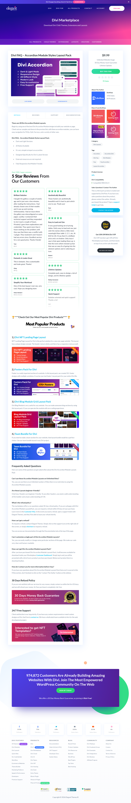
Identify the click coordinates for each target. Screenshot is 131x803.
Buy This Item (106, 71)
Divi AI (33, 757)
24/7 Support (53, 750)
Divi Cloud (34, 753)
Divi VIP (33, 763)
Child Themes (50, 42)
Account (101, 8)
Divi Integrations (92, 753)
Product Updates (73, 747)
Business (70, 753)
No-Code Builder (17, 757)
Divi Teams (34, 760)
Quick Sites (15, 753)
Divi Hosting (34, 766)
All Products (74, 8)
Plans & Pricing (35, 783)
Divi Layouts (97, 144)
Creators (85, 42)
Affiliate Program (92, 760)
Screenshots (62, 101)
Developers (15, 776)
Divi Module (106, 158)
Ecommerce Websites (18, 763)
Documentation (54, 744)
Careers (108, 747)
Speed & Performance (18, 773)
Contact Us (109, 750)
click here (29, 527)
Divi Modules (16, 747)
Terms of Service (110, 753)
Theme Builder (16, 766)
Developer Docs (54, 753)
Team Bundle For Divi (26, 433)
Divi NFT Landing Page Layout (30, 337)
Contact (88, 8)
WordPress (71, 757)
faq (95, 162)
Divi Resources (72, 750)
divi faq (96, 158)
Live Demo (28, 101)
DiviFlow (110, 92)
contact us (34, 617)
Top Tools (71, 763)
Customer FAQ (29, 512)
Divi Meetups (91, 744)
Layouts (75, 42)
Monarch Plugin (35, 779)
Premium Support (17, 779)
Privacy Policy (110, 757)
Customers (97, 42)
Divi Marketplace (36, 750)
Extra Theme (34, 773)
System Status (53, 757)
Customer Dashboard (44, 555)
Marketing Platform (18, 770)
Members (38, 731)
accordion (97, 153)
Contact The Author (105, 210)
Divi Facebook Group (93, 747)
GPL (93, 175)
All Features (15, 744)
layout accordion (99, 166)
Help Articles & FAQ (55, 747)
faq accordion (105, 162)
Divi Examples (91, 750)
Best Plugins (71, 760)
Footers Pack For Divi (26, 369)
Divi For (59, 8)
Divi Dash (33, 770)
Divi (49, 8)
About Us (108, 744)
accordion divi (109, 153)
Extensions (63, 42)
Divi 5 (32, 747)
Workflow (15, 760)
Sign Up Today (65, 690)
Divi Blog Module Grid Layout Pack (33, 401)
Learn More (79, 2)
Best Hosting (72, 766)
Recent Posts (72, 744)
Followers (19, 731)
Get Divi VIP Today (105, 250)
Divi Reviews (91, 757)
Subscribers (74, 731)
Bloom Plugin (35, 776)
